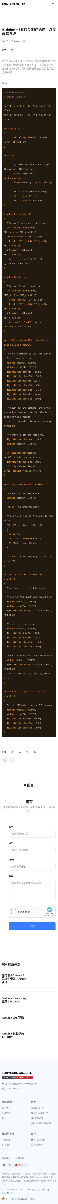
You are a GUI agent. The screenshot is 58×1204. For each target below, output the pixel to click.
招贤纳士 (6, 1113)
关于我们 (6, 1108)
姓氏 (11, 843)
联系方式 (6, 1144)
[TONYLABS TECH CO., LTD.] (14, 4)
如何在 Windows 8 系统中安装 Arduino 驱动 (14, 979)
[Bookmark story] (5, 760)
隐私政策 (6, 1158)
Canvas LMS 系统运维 (41, 1123)
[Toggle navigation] (53, 4)
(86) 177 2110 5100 (13, 1089)
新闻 (4, 1118)
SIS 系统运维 (37, 1118)
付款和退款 (39, 1139)
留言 (11, 876)
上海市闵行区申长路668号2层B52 (21, 1084)
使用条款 (19, 1158)
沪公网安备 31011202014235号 (20, 1199)
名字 (11, 827)
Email (11, 860)
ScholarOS (36, 1108)
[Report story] (12, 760)
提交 (32, 926)
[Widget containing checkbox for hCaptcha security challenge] (32, 912)
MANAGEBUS (38, 1113)
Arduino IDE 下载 (13, 1017)
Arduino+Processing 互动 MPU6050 (14, 1000)
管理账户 (38, 1144)
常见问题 (6, 1139)
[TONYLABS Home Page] (17, 1073)
